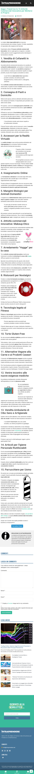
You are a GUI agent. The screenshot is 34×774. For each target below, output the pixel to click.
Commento (4, 570)
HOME (5, 773)
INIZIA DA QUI (16, 773)
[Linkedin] (7, 751)
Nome (3, 590)
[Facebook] (2, 751)
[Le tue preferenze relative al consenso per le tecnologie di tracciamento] (31, 771)
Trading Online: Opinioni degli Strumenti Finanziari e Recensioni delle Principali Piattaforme (16, 646)
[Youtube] (10, 751)
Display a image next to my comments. (15, 603)
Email (3, 597)
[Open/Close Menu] (26, 3)
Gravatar (10, 603)
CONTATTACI (28, 773)
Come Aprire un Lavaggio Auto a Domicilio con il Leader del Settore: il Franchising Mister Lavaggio (22, 685)
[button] (3, 757)
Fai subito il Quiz (17, 526)
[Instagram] (5, 751)
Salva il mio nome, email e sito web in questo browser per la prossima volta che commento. (17, 608)
